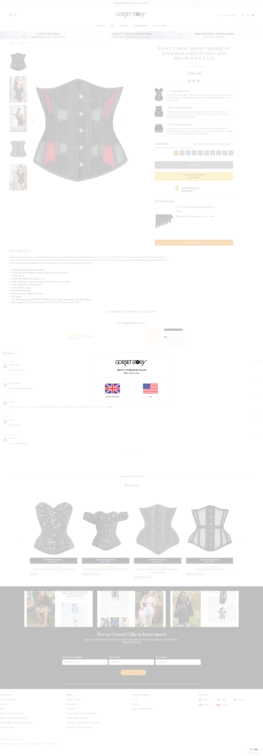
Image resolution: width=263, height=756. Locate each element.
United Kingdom (112, 397)
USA (150, 397)
